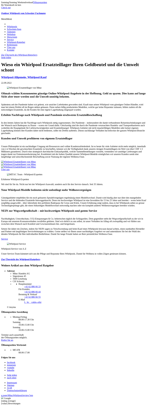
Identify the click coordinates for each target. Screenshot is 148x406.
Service (10, 39)
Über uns (11, 47)
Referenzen (12, 45)
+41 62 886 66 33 (32, 286)
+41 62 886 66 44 (32, 292)
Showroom (12, 37)
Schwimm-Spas (14, 29)
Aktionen (11, 32)
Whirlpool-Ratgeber (16, 42)
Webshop (11, 34)
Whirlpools (12, 26)
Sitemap (10, 385)
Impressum (12, 382)
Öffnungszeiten (40, 2)
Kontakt (10, 50)
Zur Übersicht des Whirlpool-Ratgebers (19, 55)
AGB (9, 388)
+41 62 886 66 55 (32, 297)
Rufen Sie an (7, 340)
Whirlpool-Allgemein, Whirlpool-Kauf (24, 77)
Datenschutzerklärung (17, 390)
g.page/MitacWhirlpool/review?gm (17, 395)
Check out (6, 7)
